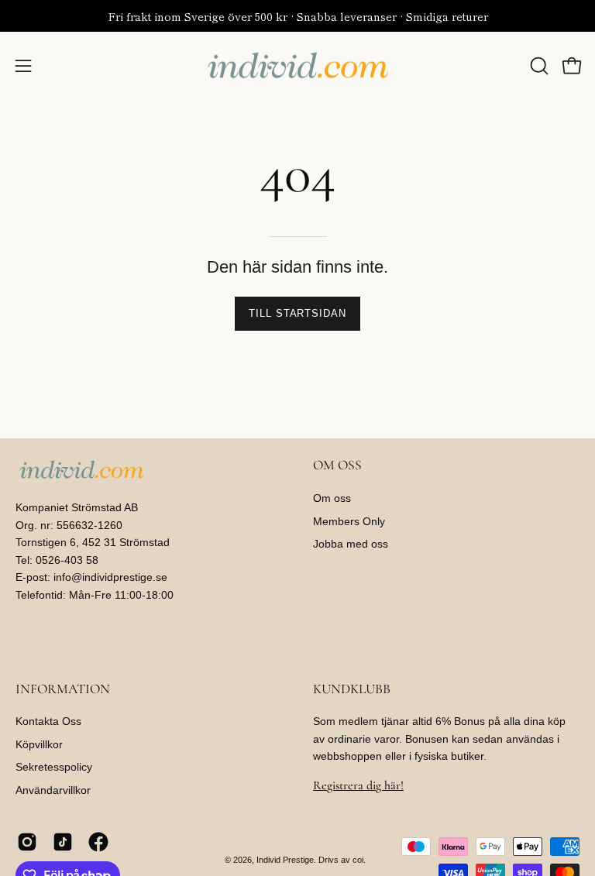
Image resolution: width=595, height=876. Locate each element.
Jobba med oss (350, 544)
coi (358, 859)
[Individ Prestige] (297, 65)
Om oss (332, 498)
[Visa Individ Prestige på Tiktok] (62, 842)
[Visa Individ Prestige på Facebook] (98, 842)
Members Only (349, 521)
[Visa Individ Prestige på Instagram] (27, 842)
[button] (538, 66)
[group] (297, 16)
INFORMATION (62, 689)
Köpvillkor (39, 744)
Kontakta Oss (48, 721)
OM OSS (337, 465)
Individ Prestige (285, 859)
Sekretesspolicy (53, 767)
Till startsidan (297, 313)
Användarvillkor (53, 791)
